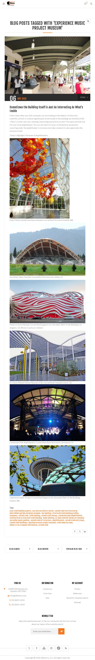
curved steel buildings (18, 522)
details (82, 97)
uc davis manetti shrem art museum (69, 518)
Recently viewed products (77, 598)
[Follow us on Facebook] (36, 648)
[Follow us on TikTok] (58, 648)
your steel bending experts (20, 511)
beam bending (48, 518)
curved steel (23, 515)
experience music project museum (42, 522)
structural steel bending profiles (65, 513)
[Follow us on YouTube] (44, 648)
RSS (88, 21)
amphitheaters (58, 520)
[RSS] (66, 648)
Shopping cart (86, 2)
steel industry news (65, 522)
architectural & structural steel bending (26, 518)
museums (13, 515)
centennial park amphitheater (70, 515)
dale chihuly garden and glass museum (25, 513)
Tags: (12, 508)
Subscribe (61, 631)
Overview (47, 593)
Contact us (47, 589)
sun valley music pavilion (19, 520)
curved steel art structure (41, 520)
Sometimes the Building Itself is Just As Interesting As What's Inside (46, 109)
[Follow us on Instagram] (51, 648)
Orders (77, 589)
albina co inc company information (23, 525)
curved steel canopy (49, 515)
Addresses (77, 593)
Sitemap (77, 602)
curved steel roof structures (66, 511)
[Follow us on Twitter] (29, 648)
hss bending (46, 513)
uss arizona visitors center (43, 511)
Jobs (47, 598)
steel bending (34, 515)
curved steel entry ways (74, 520)
